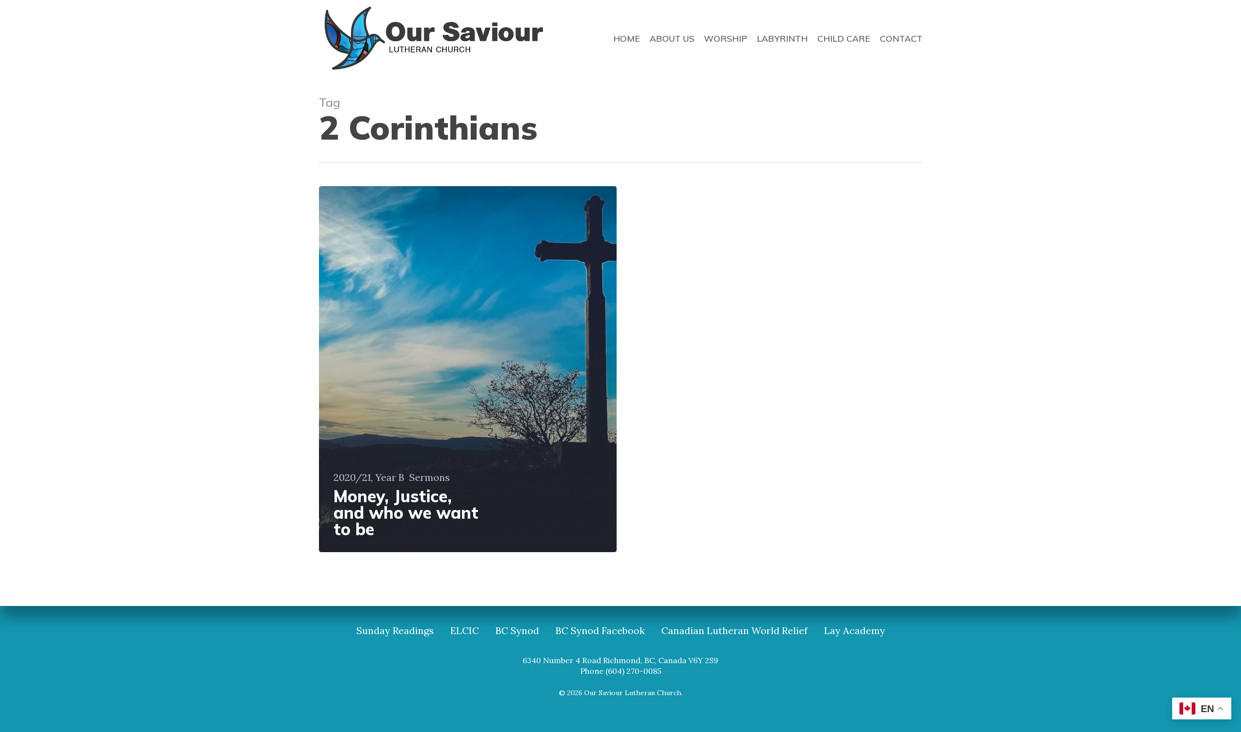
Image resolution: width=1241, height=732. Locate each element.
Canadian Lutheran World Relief (734, 631)
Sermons (429, 477)
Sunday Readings (395, 631)
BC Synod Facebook (600, 631)
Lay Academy (854, 631)
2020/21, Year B (369, 477)
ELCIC (464, 631)
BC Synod (517, 631)
